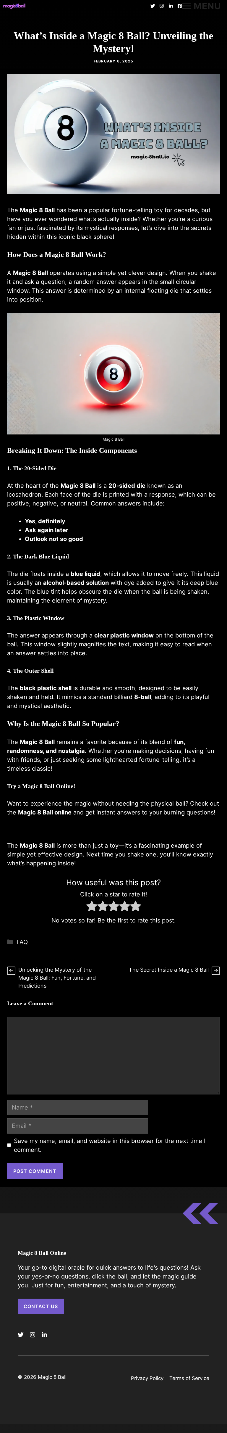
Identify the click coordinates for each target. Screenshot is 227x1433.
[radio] (91, 907)
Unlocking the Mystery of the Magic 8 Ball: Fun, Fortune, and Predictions (57, 978)
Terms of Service (189, 1378)
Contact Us (41, 1306)
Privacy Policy (147, 1378)
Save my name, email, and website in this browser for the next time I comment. (109, 1145)
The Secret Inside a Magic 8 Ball (169, 970)
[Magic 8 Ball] (14, 6)
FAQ (22, 942)
